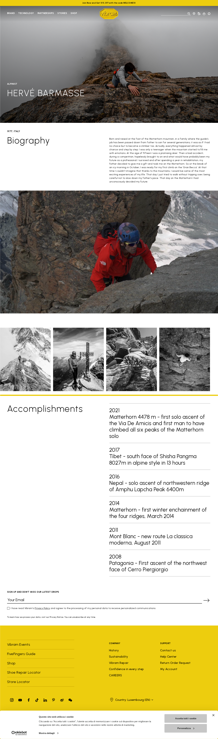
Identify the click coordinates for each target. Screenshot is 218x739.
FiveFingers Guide (21, 654)
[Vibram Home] (109, 13)
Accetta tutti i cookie (185, 718)
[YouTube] (20, 699)
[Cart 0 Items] (204, 14)
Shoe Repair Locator (24, 672)
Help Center (168, 656)
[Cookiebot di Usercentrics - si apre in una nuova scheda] (19, 733)
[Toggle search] (189, 13)
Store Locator (18, 682)
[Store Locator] (194, 13)
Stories (62, 13)
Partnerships (46, 13)
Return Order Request (175, 663)
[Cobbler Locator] (199, 13)
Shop (74, 13)
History (114, 650)
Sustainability (118, 656)
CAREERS (115, 675)
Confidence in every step (126, 669)
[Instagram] (12, 699)
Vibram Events (18, 644)
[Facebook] (28, 699)
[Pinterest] (53, 699)
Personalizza (184, 728)
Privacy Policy (42, 608)
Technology (26, 13)
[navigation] (42, 13)
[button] (131, 699)
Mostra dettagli (47, 733)
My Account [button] (168, 669)
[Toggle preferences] (209, 13)
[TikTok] (37, 699)
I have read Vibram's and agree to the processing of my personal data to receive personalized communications (83, 608)
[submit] (206, 600)
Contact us (168, 650)
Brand (11, 13)
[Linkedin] (45, 699)
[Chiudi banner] (213, 715)
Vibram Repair (118, 663)
